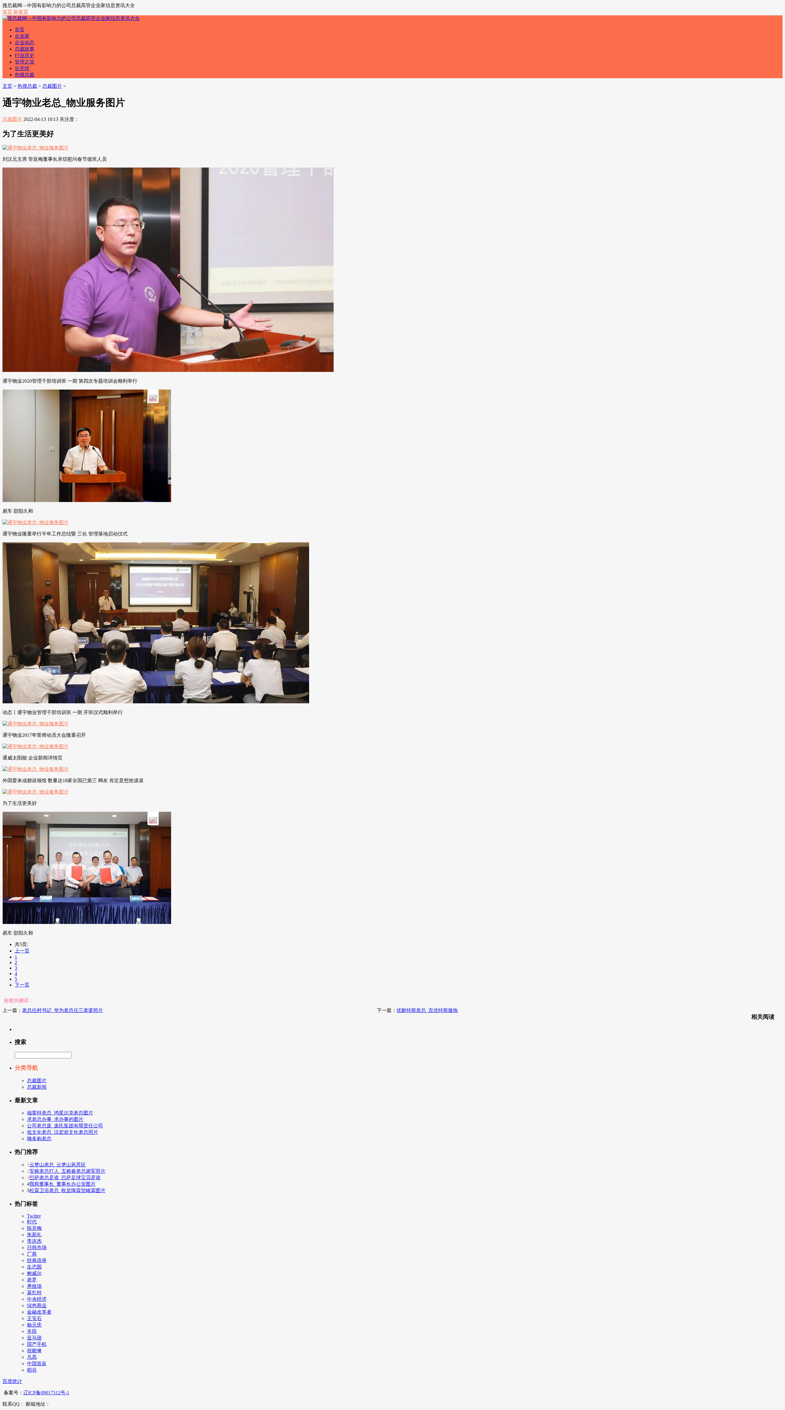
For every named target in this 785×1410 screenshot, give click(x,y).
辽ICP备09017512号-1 (46, 1392)
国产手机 (37, 1344)
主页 (7, 86)
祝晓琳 (34, 1350)
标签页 (20, 11)
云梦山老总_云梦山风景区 (57, 1164)
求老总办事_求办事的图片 (55, 1119)
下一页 (22, 984)
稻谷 (32, 1370)
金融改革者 (39, 1312)
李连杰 (34, 1241)
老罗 (32, 1279)
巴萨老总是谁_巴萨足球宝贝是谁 (65, 1177)
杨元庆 (34, 1324)
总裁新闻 (37, 1087)
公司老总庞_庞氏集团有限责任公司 (65, 1125)
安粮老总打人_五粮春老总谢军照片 (67, 1171)
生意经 (22, 68)
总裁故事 (24, 49)
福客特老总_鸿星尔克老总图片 (60, 1112)
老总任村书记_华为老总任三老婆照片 (62, 1010)
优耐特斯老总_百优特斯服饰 (427, 1010)
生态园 (34, 1266)
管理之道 (24, 61)
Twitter (34, 1216)
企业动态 (24, 42)
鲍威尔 (34, 1273)
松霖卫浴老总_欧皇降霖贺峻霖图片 (67, 1190)
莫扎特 (34, 1292)
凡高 (32, 1357)
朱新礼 (34, 1234)
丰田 (32, 1331)
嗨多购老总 (39, 1138)
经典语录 (37, 1260)
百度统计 (12, 1381)
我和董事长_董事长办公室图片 (62, 1184)
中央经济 (37, 1299)
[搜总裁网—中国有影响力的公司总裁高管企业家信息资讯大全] (71, 18)
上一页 (22, 950)
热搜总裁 (24, 74)
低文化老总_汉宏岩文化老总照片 (62, 1132)
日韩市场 (37, 1247)
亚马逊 (34, 1337)
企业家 (22, 36)
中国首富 (37, 1363)
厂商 (32, 1254)
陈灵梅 (34, 1228)
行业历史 (24, 55)
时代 (32, 1221)
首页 (7, 11)
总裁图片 (52, 86)
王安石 (34, 1318)
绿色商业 (37, 1305)
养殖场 (34, 1286)
